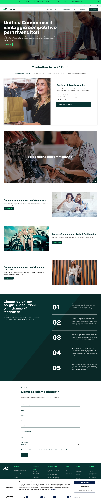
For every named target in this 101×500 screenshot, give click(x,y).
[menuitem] (50, 9)
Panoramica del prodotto (65, 104)
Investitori (78, 474)
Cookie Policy (53, 489)
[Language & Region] (90, 5)
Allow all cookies (85, 482)
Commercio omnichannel (20, 470)
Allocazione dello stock (52, 474)
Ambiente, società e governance (78, 478)
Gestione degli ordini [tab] (38, 73)
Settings (76, 497)
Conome (23, 410)
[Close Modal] (99, 1)
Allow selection (85, 486)
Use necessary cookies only (85, 490)
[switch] (42, 497)
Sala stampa (79, 471)
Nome (22, 415)
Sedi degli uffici (92, 477)
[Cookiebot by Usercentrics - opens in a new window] (9, 497)
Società (23, 426)
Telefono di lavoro (26, 431)
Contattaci (91, 469)
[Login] (94, 5)
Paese (22, 435)
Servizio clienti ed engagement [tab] (56, 73)
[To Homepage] (6, 468)
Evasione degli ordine (19, 473)
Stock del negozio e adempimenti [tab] (77, 73)
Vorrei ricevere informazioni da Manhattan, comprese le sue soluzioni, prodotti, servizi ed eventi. (49, 449)
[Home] (9, 9)
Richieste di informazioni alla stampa (93, 473)
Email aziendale (25, 405)
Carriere (77, 469)
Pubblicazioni (69, 473)
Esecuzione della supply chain (36, 473)
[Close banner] (98, 481)
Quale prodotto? (24, 442)
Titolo (22, 420)
